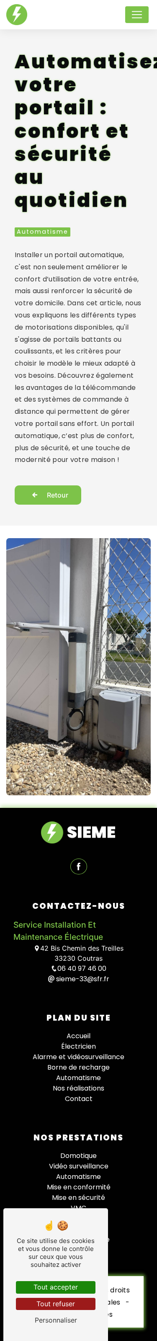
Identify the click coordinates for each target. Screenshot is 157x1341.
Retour (57, 495)
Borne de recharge (78, 1067)
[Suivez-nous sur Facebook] (78, 867)
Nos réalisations (78, 1088)
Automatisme (78, 1078)
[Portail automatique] (78, 666)
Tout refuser (55, 1304)
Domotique (78, 1155)
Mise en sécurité (78, 1197)
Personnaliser (56, 1320)
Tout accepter (55, 1287)
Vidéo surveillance (78, 1166)
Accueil (78, 1036)
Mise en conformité (79, 1187)
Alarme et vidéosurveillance (78, 1057)
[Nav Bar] (137, 14)
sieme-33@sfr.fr (81, 979)
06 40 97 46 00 (81, 968)
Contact (79, 1099)
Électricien (78, 1046)
